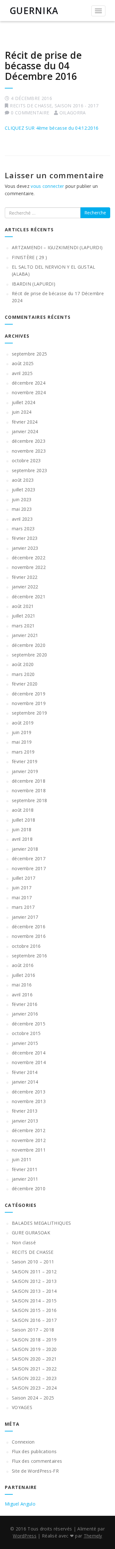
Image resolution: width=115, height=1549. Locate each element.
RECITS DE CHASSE (31, 106)
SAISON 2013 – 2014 (34, 1291)
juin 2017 (22, 888)
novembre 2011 (29, 1150)
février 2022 (25, 577)
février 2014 (25, 1072)
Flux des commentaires (37, 1461)
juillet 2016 (23, 975)
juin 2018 (22, 829)
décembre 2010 (28, 1188)
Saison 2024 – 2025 (33, 1398)
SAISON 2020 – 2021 (34, 1359)
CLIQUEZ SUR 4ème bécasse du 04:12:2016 (51, 128)
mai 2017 (22, 897)
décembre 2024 (28, 383)
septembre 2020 (29, 655)
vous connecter (47, 186)
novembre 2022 (29, 567)
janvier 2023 (25, 548)
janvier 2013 (25, 1121)
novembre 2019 (29, 703)
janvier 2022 (25, 587)
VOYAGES (22, 1407)
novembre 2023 (29, 451)
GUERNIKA (34, 10)
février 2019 (25, 761)
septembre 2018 (29, 800)
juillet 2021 (23, 616)
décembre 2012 (28, 1130)
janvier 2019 (25, 771)
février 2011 (25, 1169)
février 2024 (25, 422)
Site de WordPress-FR (35, 1471)
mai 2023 (22, 509)
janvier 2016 (25, 1014)
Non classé (24, 1242)
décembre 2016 (28, 927)
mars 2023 (23, 528)
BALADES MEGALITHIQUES (41, 1223)
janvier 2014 (25, 1082)
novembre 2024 (29, 392)
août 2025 (23, 363)
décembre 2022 (28, 558)
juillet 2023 (23, 490)
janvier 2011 (25, 1179)
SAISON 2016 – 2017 (34, 1320)
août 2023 (23, 480)
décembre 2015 (28, 1024)
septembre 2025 (29, 354)
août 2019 (23, 723)
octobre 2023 (26, 460)
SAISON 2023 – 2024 (34, 1388)
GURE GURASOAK (31, 1233)
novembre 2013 (29, 1101)
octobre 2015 (26, 1033)
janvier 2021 (25, 635)
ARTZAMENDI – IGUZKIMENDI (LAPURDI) (57, 247)
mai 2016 (22, 985)
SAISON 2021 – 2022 (34, 1369)
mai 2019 (22, 742)
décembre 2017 (28, 858)
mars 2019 (23, 752)
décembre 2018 (28, 781)
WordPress (24, 1536)
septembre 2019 (29, 713)
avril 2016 (22, 995)
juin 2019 (22, 732)
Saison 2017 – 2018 (33, 1330)
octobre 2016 (26, 946)
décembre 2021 (28, 597)
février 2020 (25, 684)
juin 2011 (22, 1159)
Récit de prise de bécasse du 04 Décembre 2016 (43, 66)
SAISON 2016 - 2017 (76, 106)
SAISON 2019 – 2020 (34, 1349)
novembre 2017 (29, 868)
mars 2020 (23, 674)
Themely (93, 1536)
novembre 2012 (29, 1140)
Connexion (23, 1442)
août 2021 (23, 606)
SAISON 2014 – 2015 (34, 1301)
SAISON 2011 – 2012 (34, 1272)
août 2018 (23, 810)
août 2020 (23, 664)
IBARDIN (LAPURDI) (33, 284)
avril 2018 (22, 839)
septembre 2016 (29, 956)
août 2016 (23, 965)
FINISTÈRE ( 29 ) (29, 257)
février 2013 (25, 1111)
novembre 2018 (29, 790)
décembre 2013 (28, 1092)
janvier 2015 (25, 1043)
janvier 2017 (25, 917)
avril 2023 (22, 519)
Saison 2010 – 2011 (33, 1262)
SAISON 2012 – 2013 (34, 1281)
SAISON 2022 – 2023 (34, 1378)
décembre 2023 (28, 441)
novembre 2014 (29, 1062)
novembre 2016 (29, 936)
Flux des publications (34, 1451)
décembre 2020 (28, 645)
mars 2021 (23, 626)
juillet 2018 (23, 820)
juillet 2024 (23, 402)
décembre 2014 (28, 1053)
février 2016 (25, 1004)
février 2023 (25, 538)
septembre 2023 (29, 470)
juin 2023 (22, 499)
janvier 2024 (25, 431)
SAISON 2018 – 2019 (34, 1340)
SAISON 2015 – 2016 (34, 1310)
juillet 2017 (23, 878)
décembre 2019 (28, 694)
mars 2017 (23, 907)
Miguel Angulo (20, 1504)
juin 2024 (22, 412)
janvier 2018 (25, 849)
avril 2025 (22, 373)
